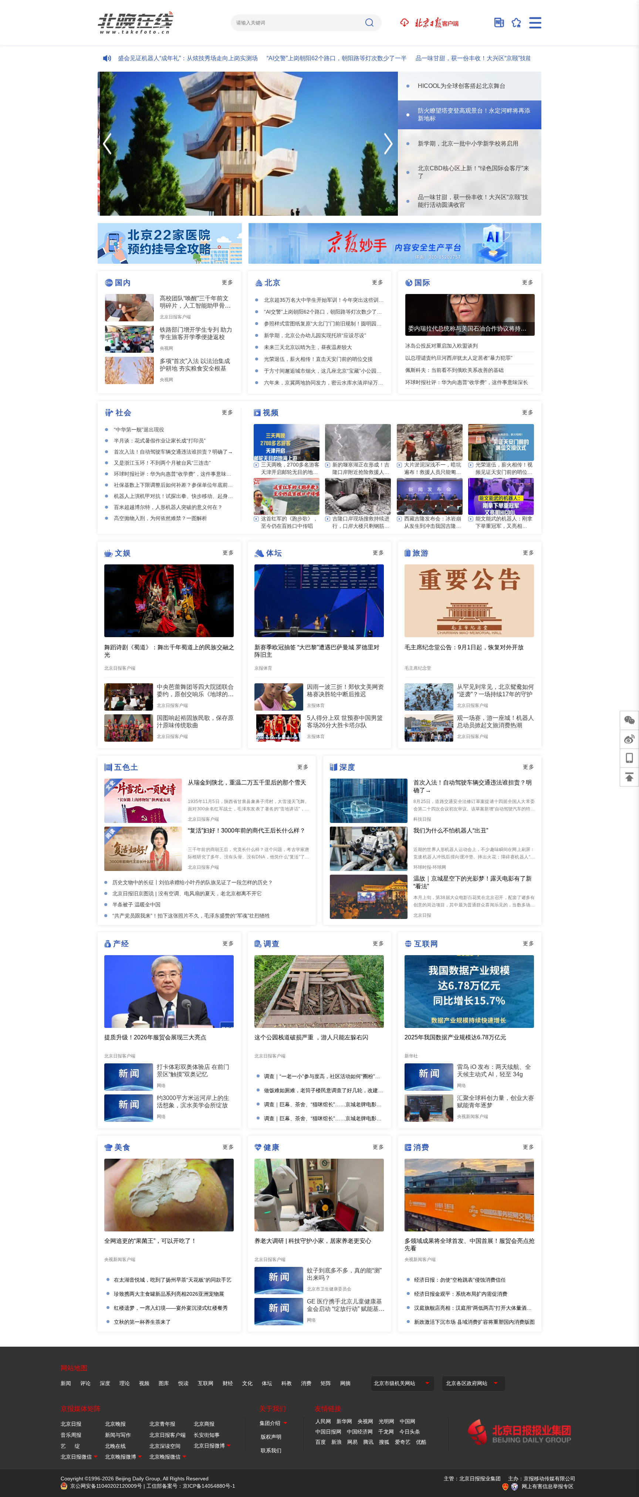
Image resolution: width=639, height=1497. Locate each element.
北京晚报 (115, 1424)
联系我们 (271, 1450)
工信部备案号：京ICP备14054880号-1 (190, 1486)
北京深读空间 (164, 1446)
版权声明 (271, 1437)
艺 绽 (70, 1446)
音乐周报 (71, 1435)
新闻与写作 (118, 1435)
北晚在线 (115, 1446)
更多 (228, 282)
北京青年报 (162, 1424)
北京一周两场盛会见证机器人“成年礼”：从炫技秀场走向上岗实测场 (138, 58)
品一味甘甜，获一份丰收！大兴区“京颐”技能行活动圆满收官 (462, 58)
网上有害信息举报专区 (548, 1486)
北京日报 (71, 1424)
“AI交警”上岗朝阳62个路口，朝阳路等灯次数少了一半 (304, 58)
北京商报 (204, 1424)
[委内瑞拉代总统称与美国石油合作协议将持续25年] (470, 314)
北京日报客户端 (167, 1435)
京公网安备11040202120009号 (106, 1486)
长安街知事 (207, 1435)
